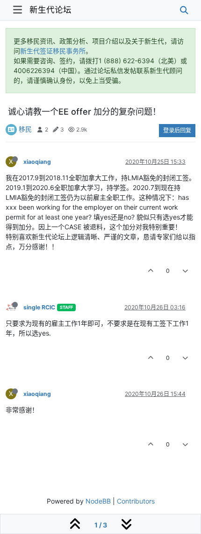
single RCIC (39, 307)
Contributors (136, 501)
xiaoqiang (37, 161)
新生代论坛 (50, 10)
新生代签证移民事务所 (53, 51)
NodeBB (98, 501)
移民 (25, 129)
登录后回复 (177, 130)
